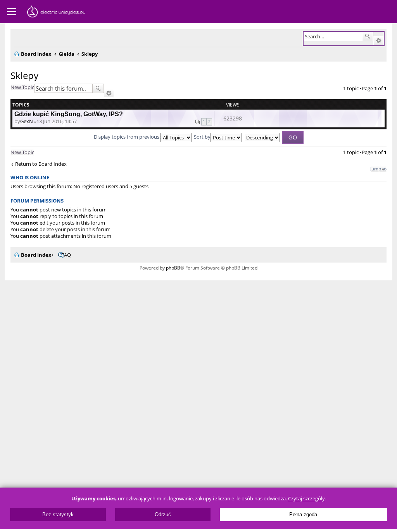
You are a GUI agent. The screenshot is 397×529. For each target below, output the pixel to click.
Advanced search (378, 40)
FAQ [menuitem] (66, 254)
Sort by (202, 136)
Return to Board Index (41, 164)
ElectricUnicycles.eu (56, 12)
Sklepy (24, 75)
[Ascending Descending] (262, 136)
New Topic (22, 87)
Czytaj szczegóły (306, 498)
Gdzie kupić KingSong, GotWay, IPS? (68, 114)
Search (367, 36)
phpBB (173, 267)
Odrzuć (163, 514)
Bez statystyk (58, 514)
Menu (11, 11)
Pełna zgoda (303, 514)
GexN (26, 121)
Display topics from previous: (127, 136)
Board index (36, 254)
